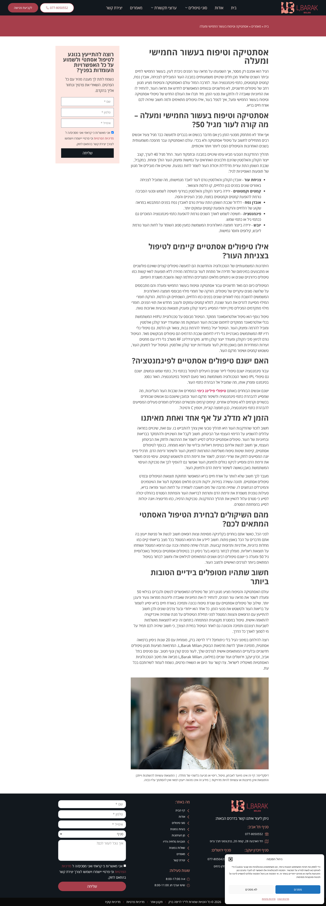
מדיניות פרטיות (268, 899)
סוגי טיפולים (197, 7)
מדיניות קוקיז (283, 899)
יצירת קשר (114, 7)
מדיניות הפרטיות (103, 138)
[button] (230, 859)
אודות (219, 7)
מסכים (298, 889)
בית (233, 7)
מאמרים (136, 7)
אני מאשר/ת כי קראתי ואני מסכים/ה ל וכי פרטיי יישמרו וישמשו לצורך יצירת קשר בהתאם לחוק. (89, 138)
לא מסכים (251, 889)
